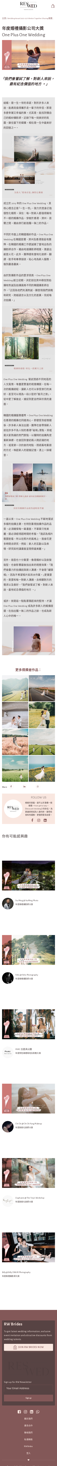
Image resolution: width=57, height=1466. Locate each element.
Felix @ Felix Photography (26, 975)
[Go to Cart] (53, 6)
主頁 (4, 18)
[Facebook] (11, 786)
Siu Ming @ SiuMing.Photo (26, 900)
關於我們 (28, 1419)
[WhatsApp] (38, 786)
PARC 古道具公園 (23, 1049)
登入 (28, 1453)
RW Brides (28, 1446)
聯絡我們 (28, 1433)
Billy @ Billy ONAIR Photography (16, 1272)
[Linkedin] (24, 786)
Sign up (29, 1398)
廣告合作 (28, 1426)
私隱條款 (28, 1440)
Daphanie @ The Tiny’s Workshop (29, 1198)
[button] (31, 6)
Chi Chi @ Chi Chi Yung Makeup (28, 1124)
